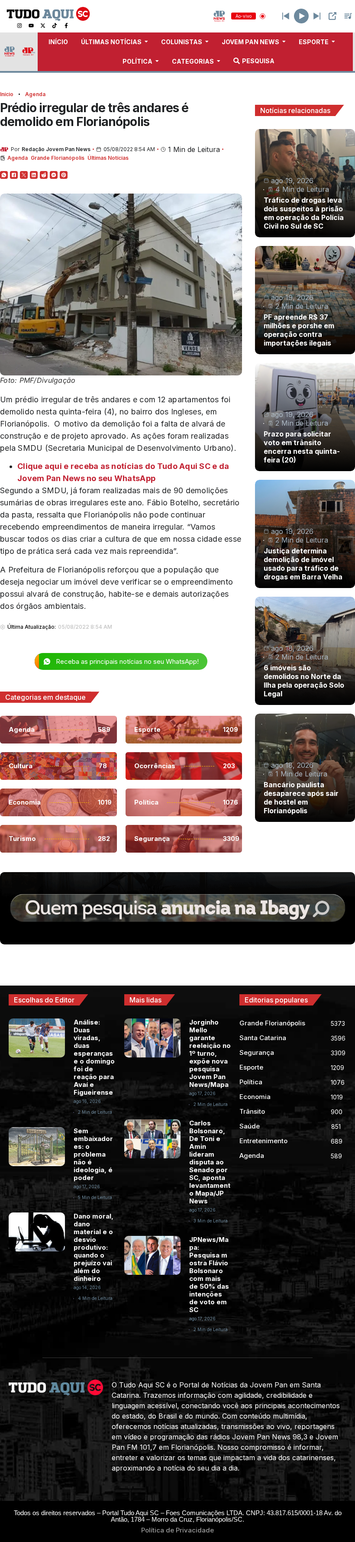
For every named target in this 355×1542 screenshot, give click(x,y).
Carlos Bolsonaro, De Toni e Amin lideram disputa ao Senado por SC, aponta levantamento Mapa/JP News (209, 1162)
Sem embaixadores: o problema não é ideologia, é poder (93, 1154)
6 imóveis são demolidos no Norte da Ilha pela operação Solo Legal (304, 680)
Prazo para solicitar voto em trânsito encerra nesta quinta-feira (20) (302, 447)
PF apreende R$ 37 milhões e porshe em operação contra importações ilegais (299, 330)
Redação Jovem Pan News (56, 149)
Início (6, 94)
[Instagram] (19, 25)
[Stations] (348, 16)
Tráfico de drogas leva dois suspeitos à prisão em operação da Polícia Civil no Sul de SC (304, 213)
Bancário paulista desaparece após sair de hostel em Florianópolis (301, 797)
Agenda (35, 94)
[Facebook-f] (66, 25)
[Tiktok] (54, 25)
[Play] (301, 16)
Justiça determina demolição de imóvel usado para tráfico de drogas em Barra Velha (303, 563)
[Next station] (285, 16)
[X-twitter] (42, 25)
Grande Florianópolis (57, 158)
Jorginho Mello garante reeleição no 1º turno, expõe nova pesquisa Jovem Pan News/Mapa (210, 1053)
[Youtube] (31, 25)
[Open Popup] (332, 16)
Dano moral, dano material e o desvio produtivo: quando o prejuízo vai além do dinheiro (93, 1247)
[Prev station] (317, 16)
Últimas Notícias (108, 158)
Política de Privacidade (177, 1530)
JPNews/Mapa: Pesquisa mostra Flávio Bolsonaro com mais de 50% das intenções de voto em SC (209, 1274)
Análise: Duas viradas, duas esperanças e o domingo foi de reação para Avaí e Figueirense (94, 1057)
